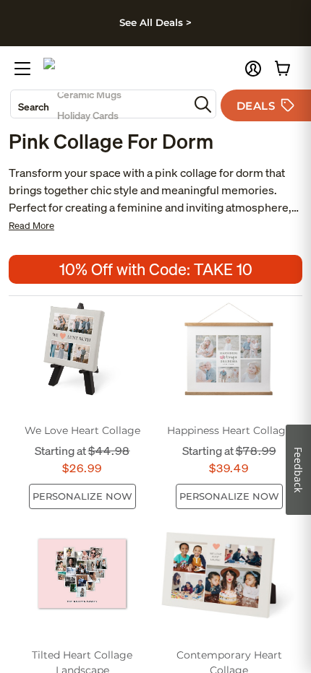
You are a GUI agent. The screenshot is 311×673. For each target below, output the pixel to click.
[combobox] (99, 104)
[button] (253, 69)
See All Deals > (155, 22)
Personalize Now (82, 496)
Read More (31, 226)
